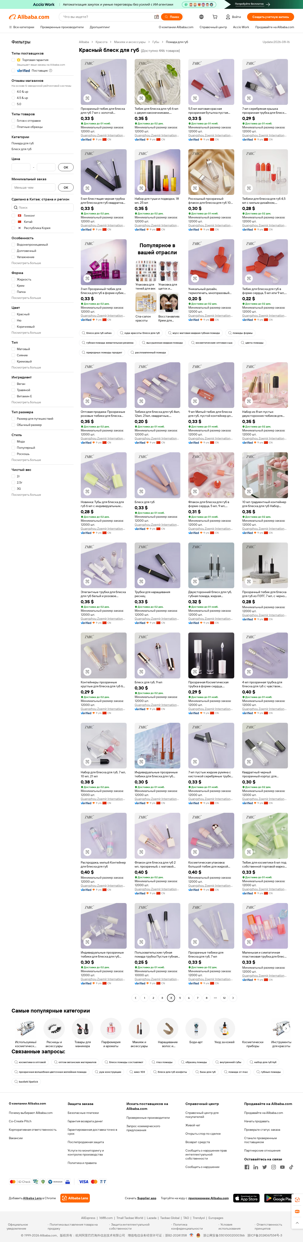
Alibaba (84, 42)
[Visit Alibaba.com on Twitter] (264, 1167)
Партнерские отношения (262, 1150)
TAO (186, 1218)
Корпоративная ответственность (33, 1129)
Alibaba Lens (32, 1198)
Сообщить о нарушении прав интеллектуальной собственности (206, 1154)
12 (224, 997)
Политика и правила (82, 1163)
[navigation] (43, 520)
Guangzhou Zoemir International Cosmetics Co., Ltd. (104, 135)
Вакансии (16, 1138)
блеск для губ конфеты (172, 1072)
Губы (155, 42)
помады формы (243, 333)
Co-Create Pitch (20, 1121)
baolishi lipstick (28, 1081)
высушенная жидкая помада (164, 342)
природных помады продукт (104, 352)
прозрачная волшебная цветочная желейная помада (53, 1072)
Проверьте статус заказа (262, 1129)
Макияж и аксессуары (130, 42)
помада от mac (238, 1072)
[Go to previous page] (136, 998)
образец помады (196, 1062)
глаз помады (164, 1062)
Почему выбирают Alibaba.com (31, 1113)
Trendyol (199, 1218)
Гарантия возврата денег (85, 1121)
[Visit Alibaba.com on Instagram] (273, 1167)
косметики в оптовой (32, 1062)
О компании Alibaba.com (27, 1103)
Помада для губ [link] (177, 42)
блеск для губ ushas (99, 333)
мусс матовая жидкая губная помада (196, 333)
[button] (156, 17)
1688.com (106, 1218)
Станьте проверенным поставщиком (260, 1140)
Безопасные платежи (83, 1113)
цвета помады (254, 342)
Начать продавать (257, 1121)
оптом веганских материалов (77, 1062)
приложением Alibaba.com (208, 1198)
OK (66, 167)
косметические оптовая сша (214, 342)
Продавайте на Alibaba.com (263, 1113)
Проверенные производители (148, 1117)
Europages (216, 1218)
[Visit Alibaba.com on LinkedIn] (255, 1167)
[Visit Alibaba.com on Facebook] (247, 1167)
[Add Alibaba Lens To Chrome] (75, 1198)
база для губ (208, 1072)
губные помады (271, 1072)
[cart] (215, 17)
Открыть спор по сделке (203, 1133)
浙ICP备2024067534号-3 (264, 1235)
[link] (297, 1200)
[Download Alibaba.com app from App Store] (246, 1198)
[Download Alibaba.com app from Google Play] (279, 1198)
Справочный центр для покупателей (201, 1115)
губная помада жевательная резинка (110, 342)
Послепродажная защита (86, 1142)
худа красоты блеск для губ (142, 333)
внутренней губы (230, 1062)
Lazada (151, 1218)
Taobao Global (169, 1218)
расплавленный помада (150, 352)
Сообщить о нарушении (202, 1167)
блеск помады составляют (126, 1062)
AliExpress (88, 1218)
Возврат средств (197, 1142)
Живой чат (192, 1125)
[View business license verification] (191, 1235)
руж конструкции (110, 1072)
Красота (101, 42)
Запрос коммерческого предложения (143, 1128)
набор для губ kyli (265, 1062)
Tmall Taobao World (129, 1218)
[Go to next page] (233, 998)
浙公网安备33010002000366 (224, 1235)
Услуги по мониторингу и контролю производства (86, 1152)
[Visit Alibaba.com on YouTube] (282, 1167)
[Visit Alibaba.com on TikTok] (291, 1167)
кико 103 (139, 1072)
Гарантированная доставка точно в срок (92, 1131)
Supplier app (146, 1198)
